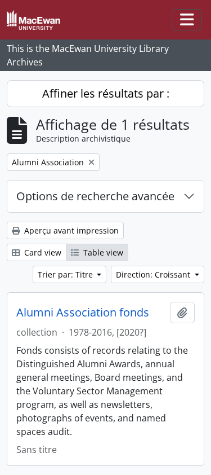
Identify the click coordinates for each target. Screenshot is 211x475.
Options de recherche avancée (95, 196)
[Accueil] (38, 20)
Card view (41, 252)
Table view (102, 252)
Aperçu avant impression (70, 230)
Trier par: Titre (66, 274)
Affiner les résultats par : (105, 93)
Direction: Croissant (154, 274)
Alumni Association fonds (82, 312)
